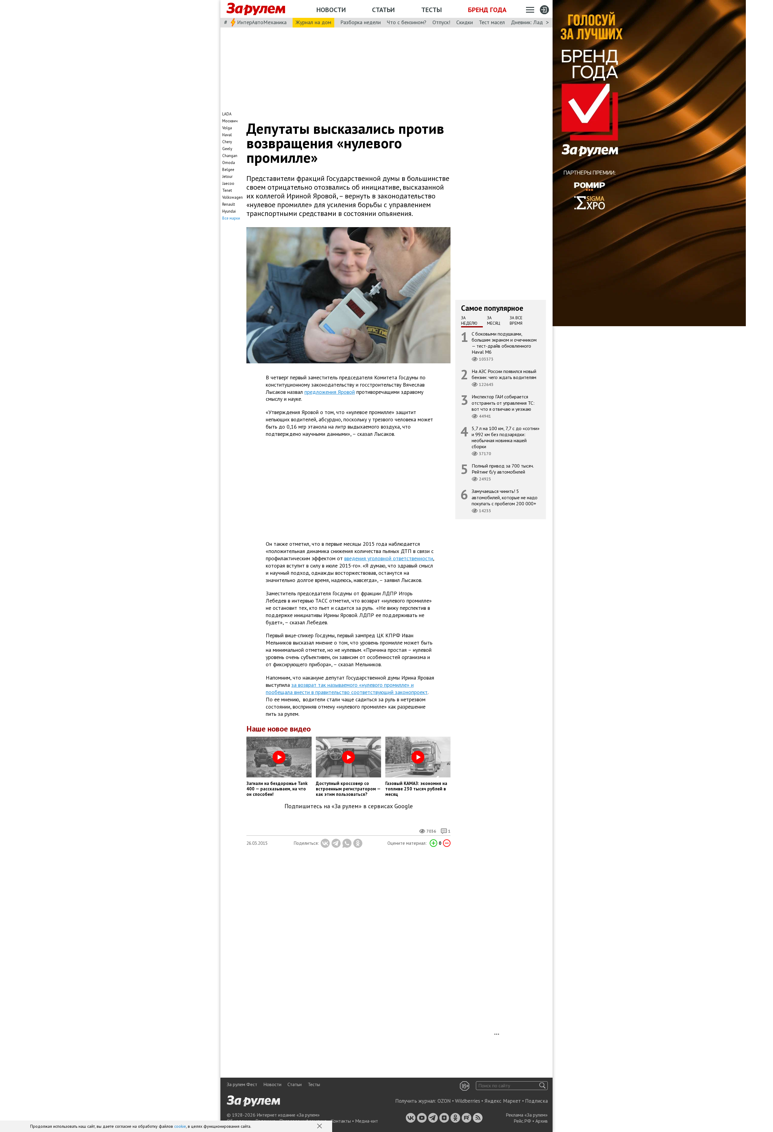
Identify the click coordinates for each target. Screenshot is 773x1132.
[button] (320, 1127)
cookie (180, 1126)
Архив (541, 1121)
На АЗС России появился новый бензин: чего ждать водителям (504, 374)
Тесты (431, 9)
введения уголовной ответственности (388, 558)
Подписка (536, 1101)
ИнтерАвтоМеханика (262, 22)
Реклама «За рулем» (527, 1115)
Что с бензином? (406, 22)
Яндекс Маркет (502, 1101)
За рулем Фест (242, 1084)
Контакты (341, 1121)
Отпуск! (441, 22)
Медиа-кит (366, 1121)
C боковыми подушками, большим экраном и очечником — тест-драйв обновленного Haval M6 (504, 342)
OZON (444, 1101)
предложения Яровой (329, 391)
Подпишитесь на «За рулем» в (348, 806)
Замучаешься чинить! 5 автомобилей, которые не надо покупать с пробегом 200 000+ (504, 497)
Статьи (383, 9)
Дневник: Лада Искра (536, 22)
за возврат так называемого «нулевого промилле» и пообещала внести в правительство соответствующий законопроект (347, 688)
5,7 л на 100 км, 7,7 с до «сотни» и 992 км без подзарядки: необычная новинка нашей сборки (506, 437)
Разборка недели (360, 22)
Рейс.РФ (522, 1121)
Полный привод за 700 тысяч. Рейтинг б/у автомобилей (503, 469)
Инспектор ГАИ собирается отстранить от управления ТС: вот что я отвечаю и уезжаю (503, 403)
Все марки (231, 218)
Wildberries (467, 1101)
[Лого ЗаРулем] (255, 9)
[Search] (542, 1085)
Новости (331, 9)
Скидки (464, 22)
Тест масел (492, 22)
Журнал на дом (313, 22)
